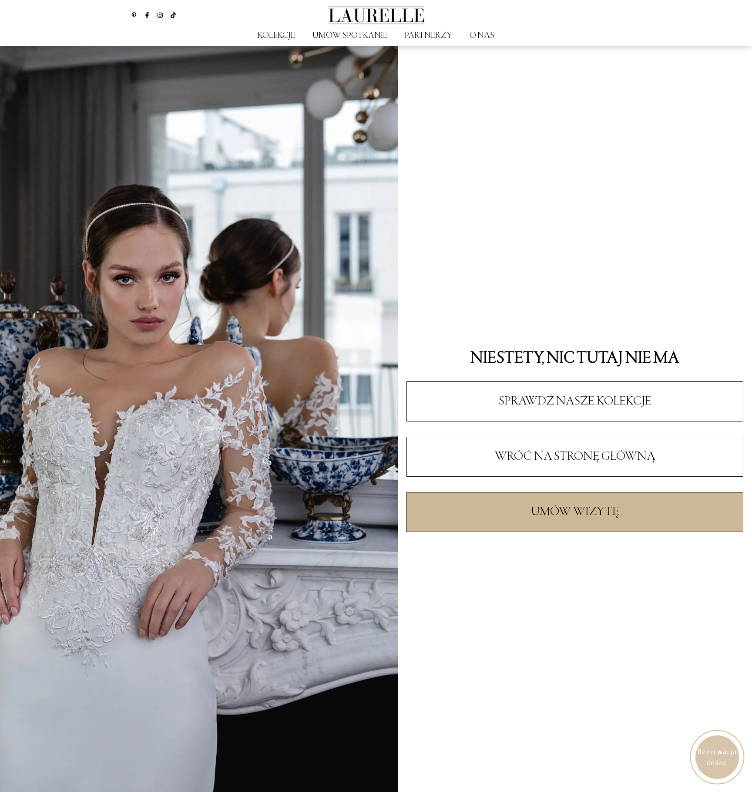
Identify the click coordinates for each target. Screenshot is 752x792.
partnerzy (428, 35)
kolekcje (276, 35)
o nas (482, 35)
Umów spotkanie (349, 35)
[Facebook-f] (147, 15)
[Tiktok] (173, 15)
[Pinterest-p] (134, 15)
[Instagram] (160, 15)
